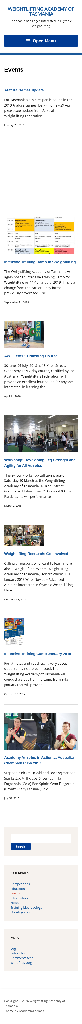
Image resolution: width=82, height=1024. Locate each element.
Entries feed (19, 953)
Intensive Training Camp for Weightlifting (40, 262)
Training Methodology (26, 907)
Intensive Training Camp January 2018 (37, 654)
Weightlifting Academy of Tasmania (41, 11)
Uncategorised (21, 912)
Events (15, 893)
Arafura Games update (24, 90)
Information (19, 898)
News (15, 903)
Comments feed (22, 958)
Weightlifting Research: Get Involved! (37, 554)
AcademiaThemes (31, 1011)
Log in (15, 948)
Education (18, 889)
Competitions (20, 884)
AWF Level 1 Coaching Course (30, 356)
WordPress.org (21, 962)
